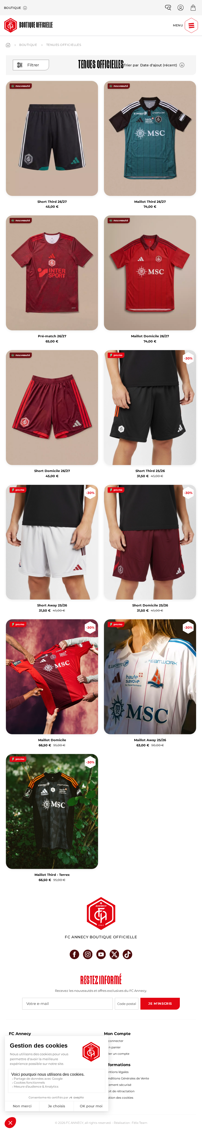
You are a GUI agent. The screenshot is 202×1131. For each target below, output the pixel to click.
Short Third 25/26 (150, 471)
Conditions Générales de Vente (126, 1078)
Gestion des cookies (118, 1097)
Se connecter (113, 1041)
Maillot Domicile (52, 740)
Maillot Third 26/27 (150, 202)
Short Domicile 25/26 (150, 605)
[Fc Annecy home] (101, 913)
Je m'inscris (160, 1003)
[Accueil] (8, 45)
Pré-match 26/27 (52, 336)
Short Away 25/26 (52, 605)
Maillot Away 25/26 (150, 740)
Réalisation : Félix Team (130, 1123)
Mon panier (112, 1047)
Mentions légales (116, 1072)
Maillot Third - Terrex (52, 875)
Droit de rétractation (119, 1091)
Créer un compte (116, 1054)
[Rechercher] (168, 8)
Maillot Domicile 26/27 (150, 336)
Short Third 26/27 (52, 202)
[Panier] (193, 8)
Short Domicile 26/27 (52, 471)
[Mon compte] (180, 8)
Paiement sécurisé (117, 1085)
